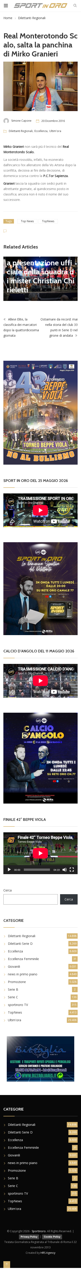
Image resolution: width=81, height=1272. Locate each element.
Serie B (13, 989)
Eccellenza (40, 131)
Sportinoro (39, 1231)
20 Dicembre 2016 (53, 121)
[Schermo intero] (72, 869)
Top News (27, 221)
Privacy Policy (29, 1236)
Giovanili (14, 966)
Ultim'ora (55, 131)
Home (7, 18)
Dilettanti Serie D (20, 943)
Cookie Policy (52, 1236)
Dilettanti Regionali (31, 18)
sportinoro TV (18, 1005)
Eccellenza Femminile (23, 959)
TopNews (48, 221)
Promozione (17, 982)
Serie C (13, 997)
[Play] (9, 869)
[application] (40, 853)
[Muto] (64, 869)
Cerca (7, 890)
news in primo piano (22, 974)
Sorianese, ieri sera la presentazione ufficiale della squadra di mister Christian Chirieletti (40, 271)
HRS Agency (47, 1253)
